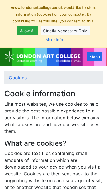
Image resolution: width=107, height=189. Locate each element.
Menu (95, 56)
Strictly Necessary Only (65, 30)
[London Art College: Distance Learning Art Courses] (43, 57)
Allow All (27, 30)
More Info (54, 39)
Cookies (18, 77)
